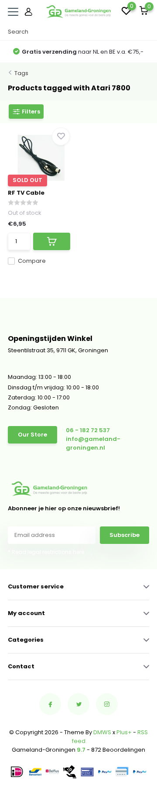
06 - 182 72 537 (88, 430)
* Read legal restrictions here (46, 552)
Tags (21, 73)
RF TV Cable (26, 193)
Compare (32, 261)
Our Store (32, 434)
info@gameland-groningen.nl (93, 443)
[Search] (144, 32)
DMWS (102, 732)
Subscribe (124, 535)
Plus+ (124, 732)
